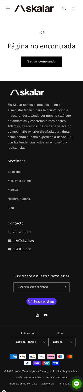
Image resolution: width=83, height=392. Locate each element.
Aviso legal (47, 384)
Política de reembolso (29, 377)
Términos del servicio (58, 377)
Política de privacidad (66, 371)
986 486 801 (22, 232)
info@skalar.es (24, 240)
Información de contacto (23, 384)
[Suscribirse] (64, 287)
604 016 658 (22, 249)
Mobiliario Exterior (20, 180)
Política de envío (69, 384)
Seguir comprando (41, 61)
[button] (8, 8)
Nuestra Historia (19, 198)
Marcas (13, 189)
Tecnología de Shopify (35, 371)
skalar (18, 371)
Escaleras (15, 171)
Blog (11, 207)
